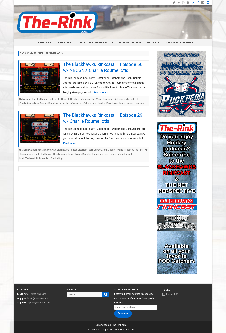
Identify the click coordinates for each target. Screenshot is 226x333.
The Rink (138, 149)
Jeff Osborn (74, 99)
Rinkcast (40, 158)
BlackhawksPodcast (127, 99)
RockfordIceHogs (55, 158)
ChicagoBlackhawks (50, 103)
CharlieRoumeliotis (29, 103)
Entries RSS (172, 294)
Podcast (140, 103)
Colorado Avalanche (125, 42)
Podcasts (152, 42)
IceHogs (62, 99)
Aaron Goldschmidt (32, 149)
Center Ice (44, 42)
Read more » (100, 92)
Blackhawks (28, 99)
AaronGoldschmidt (29, 154)
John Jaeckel (88, 99)
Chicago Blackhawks (91, 42)
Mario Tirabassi (104, 99)
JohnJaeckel (98, 103)
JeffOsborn (85, 103)
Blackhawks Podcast (46, 99)
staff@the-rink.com (35, 294)
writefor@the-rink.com (36, 298)
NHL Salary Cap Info (178, 42)
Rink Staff (64, 42)
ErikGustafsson (70, 103)
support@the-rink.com (38, 302)
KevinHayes (112, 103)
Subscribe (123, 313)
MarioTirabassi (127, 103)
